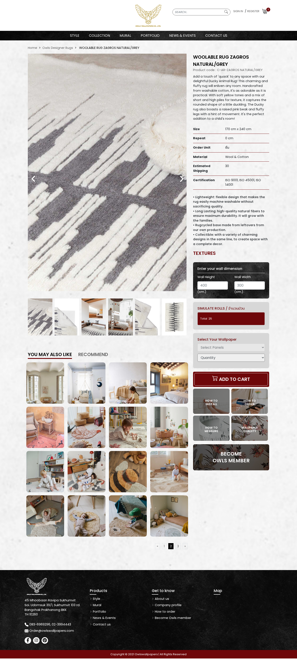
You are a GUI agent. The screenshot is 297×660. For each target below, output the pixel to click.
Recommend (93, 354)
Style (74, 35)
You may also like (50, 354)
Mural (96, 605)
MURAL (125, 35)
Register (253, 11)
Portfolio (99, 611)
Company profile (168, 605)
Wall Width (242, 277)
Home (32, 48)
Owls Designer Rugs (57, 48)
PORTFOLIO (150, 35)
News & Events (104, 618)
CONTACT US (216, 35)
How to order (164, 611)
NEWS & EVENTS (182, 35)
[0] (264, 11)
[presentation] (33, 179)
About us (161, 599)
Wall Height (206, 277)
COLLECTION (99, 35)
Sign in (238, 11)
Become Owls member (172, 618)
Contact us (101, 624)
